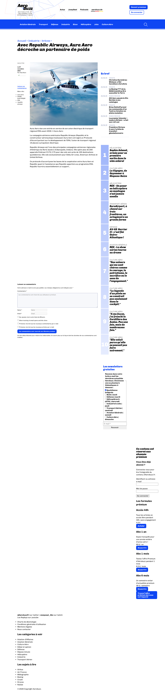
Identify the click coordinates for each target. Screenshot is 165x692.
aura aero (20, 94)
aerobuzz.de (97, 10)
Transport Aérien (24, 659)
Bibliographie (23, 674)
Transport (43, 24)
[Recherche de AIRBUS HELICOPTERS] (145, 24)
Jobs (96, 24)
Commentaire (22, 291)
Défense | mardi (113, 397)
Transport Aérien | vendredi (114, 409)
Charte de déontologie (26, 622)
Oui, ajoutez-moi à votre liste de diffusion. (32, 317)
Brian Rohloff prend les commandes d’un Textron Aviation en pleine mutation (118, 110)
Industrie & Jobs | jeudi (113, 405)
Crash (20, 680)
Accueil (21, 40)
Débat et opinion (24, 647)
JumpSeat (72, 10)
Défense (54, 24)
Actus (62, 10)
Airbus (20, 669)
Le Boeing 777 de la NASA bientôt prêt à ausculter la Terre (117, 91)
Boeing (20, 677)
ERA (18, 100)
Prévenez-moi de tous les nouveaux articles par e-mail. (36, 327)
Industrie (65, 24)
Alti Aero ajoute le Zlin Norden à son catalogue (118, 100)
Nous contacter (24, 629)
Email (19, 313)
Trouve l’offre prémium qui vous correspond (145, 595)
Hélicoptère (86, 24)
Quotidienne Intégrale (111, 391)
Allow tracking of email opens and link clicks (33, 320)
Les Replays (22, 617)
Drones (20, 682)
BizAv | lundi (111, 395)
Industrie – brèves (39, 40)
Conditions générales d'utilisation (31, 624)
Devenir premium (138, 7)
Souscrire (142, 548)
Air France (22, 672)
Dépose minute (23, 652)
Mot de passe (142, 489)
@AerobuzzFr (23, 615)
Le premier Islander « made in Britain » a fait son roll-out (118, 120)
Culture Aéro (107, 24)
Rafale (20, 685)
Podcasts (84, 10)
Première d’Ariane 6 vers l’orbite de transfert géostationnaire (117, 130)
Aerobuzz (23, 72)
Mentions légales (24, 627)
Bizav (75, 24)
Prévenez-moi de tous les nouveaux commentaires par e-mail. (38, 324)
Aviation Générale (28, 24)
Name (19, 310)
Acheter (141, 526)
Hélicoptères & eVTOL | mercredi (112, 400)
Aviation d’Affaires (25, 639)
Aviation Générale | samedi (114, 414)
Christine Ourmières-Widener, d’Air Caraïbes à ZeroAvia (118, 82)
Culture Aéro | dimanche (112, 418)
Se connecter (136, 12)
